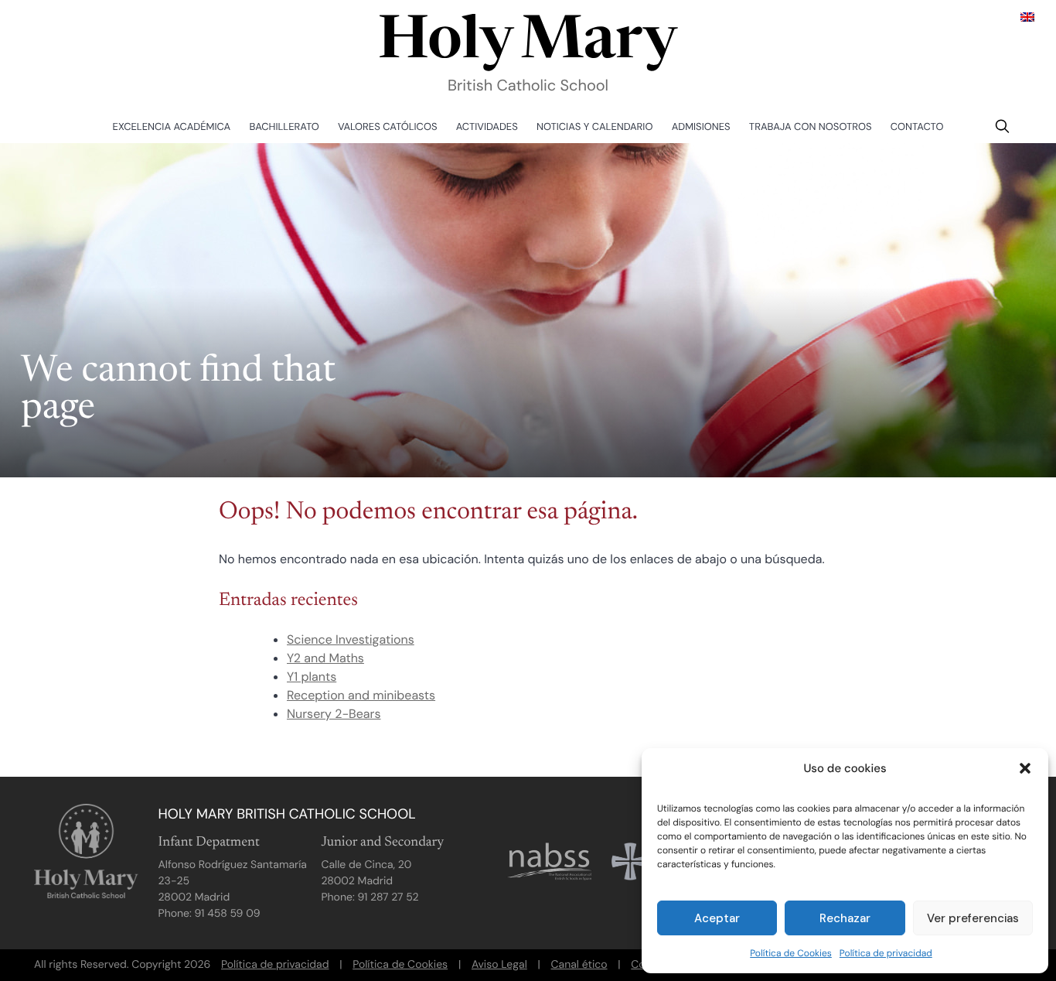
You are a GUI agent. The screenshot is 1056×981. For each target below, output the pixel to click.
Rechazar (844, 918)
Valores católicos (387, 127)
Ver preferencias (973, 918)
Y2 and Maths (325, 658)
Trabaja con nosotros (810, 127)
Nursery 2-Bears (333, 714)
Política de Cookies (791, 953)
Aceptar (717, 918)
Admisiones (701, 127)
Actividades (487, 127)
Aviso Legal (499, 965)
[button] (1025, 768)
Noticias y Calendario (594, 127)
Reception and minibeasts (361, 695)
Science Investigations (350, 639)
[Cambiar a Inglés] (1027, 16)
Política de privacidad (886, 953)
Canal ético (579, 965)
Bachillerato (284, 127)
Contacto (917, 127)
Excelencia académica (172, 127)
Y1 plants (311, 676)
